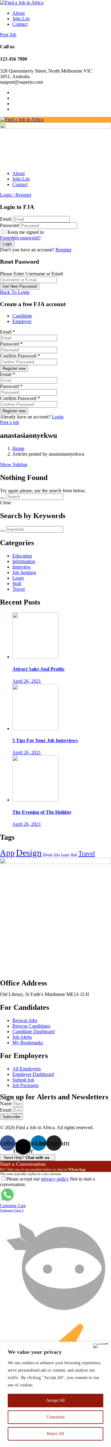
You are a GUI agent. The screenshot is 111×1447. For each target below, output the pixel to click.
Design (29, 852)
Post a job (9, 422)
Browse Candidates (31, 1026)
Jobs (57, 854)
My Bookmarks (27, 1042)
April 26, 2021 (26, 681)
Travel (18, 589)
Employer (21, 321)
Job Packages (25, 1085)
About (18, 13)
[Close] (100, 1345)
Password (9, 225)
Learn (18, 578)
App (7, 852)
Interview (21, 567)
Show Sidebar (13, 464)
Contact (19, 24)
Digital (47, 854)
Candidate (22, 315)
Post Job (8, 34)
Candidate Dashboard (33, 1031)
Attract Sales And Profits (38, 669)
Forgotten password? (20, 237)
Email (5, 219)
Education (22, 555)
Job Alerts (22, 1037)
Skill (16, 583)
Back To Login (15, 292)
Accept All (55, 1400)
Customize (56, 1417)
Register (64, 249)
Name (6, 1103)
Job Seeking (24, 572)
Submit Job (23, 1079)
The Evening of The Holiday (42, 812)
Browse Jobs (24, 1020)
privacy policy (55, 1178)
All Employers (26, 1068)
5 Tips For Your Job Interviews (45, 740)
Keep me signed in (25, 232)
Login (58, 416)
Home (18, 448)
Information (23, 561)
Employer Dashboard (33, 1074)
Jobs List (21, 18)
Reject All (55, 1433)
